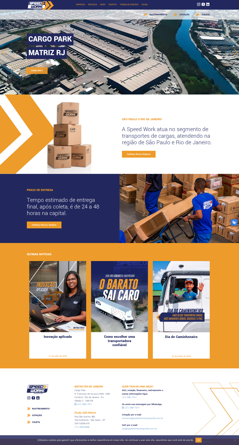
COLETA (206, 14)
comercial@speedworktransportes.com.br (142, 418)
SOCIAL (145, 4)
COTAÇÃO (184, 14)
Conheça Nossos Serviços (44, 224)
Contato (112, 4)
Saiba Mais (58, 351)
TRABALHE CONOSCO (129, 4)
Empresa (80, 4)
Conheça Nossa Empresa (139, 154)
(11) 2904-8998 (81, 427)
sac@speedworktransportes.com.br (139, 428)
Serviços (92, 4)
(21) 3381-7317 (84, 404)
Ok (198, 440)
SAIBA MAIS (37, 70)
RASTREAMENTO (158, 14)
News (102, 4)
